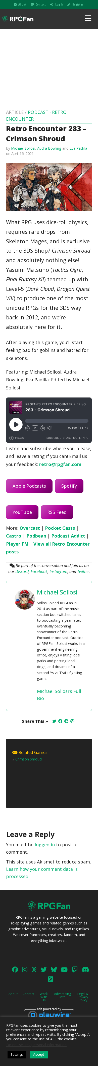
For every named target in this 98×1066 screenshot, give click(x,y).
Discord (22, 571)
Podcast (38, 112)
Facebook (39, 571)
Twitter (83, 571)
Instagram (58, 571)
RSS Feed (57, 512)
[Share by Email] (72, 721)
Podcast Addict (68, 536)
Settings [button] (17, 1054)
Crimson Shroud (28, 759)
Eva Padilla (78, 148)
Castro (13, 536)
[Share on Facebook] (60, 721)
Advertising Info (62, 995)
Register (77, 4)
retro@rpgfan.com (60, 464)
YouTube (22, 512)
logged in (45, 845)
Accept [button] (38, 1054)
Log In (59, 4)
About (22, 4)
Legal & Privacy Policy (82, 997)
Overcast (30, 528)
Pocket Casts (60, 528)
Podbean (36, 536)
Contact (40, 4)
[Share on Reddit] (66, 721)
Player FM (17, 544)
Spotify (69, 486)
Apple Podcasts (29, 486)
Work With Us (44, 997)
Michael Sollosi (23, 148)
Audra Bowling (49, 148)
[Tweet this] (54, 721)
